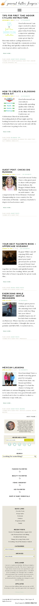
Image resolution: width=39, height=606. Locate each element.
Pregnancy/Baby (20, 520)
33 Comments (25, 96)
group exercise (16, 61)
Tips (19, 137)
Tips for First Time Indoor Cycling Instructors (18, 16)
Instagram (20, 444)
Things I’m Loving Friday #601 (20, 539)
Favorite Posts (20, 511)
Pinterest (25, 444)
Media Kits (15, 141)
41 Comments (23, 300)
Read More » (7, 53)
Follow (19, 449)
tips (15, 62)
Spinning (22, 59)
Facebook (10, 444)
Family (20, 523)
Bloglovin (29, 444)
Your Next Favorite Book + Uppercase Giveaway (19, 245)
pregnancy (23, 338)
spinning (11, 62)
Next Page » (32, 416)
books (13, 289)
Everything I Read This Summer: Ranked (20, 541)
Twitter (15, 444)
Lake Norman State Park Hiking (20, 534)
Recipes (22, 409)
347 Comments (25, 248)
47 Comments (25, 20)
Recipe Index (20, 513)
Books (13, 287)
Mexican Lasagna (13, 367)
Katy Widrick (6, 141)
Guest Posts (15, 59)
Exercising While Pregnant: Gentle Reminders (13, 296)
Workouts (20, 516)
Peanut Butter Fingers (19, 4)
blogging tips (22, 139)
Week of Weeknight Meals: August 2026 (20, 532)
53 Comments (27, 174)
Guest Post (26, 61)
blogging (14, 139)
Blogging (14, 137)
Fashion (20, 518)
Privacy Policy (19, 592)
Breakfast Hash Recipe (20, 537)
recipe (34, 410)
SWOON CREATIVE (31, 603)
